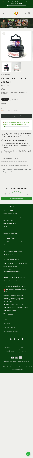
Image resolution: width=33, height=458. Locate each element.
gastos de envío (15, 88)
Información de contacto (19, 366)
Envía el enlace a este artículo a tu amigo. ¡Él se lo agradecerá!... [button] (17, 171)
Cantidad (3, 103)
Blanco (15, 99)
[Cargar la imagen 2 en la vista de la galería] (16, 67)
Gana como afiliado (9, 327)
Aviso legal (29, 366)
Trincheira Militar (12, 361)
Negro (5, 99)
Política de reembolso (23, 361)
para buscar (7, 323)
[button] (3, 13)
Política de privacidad (11, 364)
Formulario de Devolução (11, 331)
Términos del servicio (23, 364)
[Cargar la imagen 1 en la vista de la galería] (6, 67)
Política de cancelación (17, 369)
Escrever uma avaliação (16, 198)
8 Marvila (10, 313)
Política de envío (7, 366)
